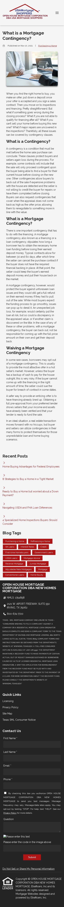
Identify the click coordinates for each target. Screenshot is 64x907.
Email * (7, 765)
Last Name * (10, 752)
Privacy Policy (10, 707)
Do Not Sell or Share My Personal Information (28, 868)
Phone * (7, 779)
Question (8, 819)
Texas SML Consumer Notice (19, 719)
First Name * (10, 738)
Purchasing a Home (47, 45)
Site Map (7, 713)
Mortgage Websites (27, 893)
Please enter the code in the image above (27, 842)
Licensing (8, 701)
